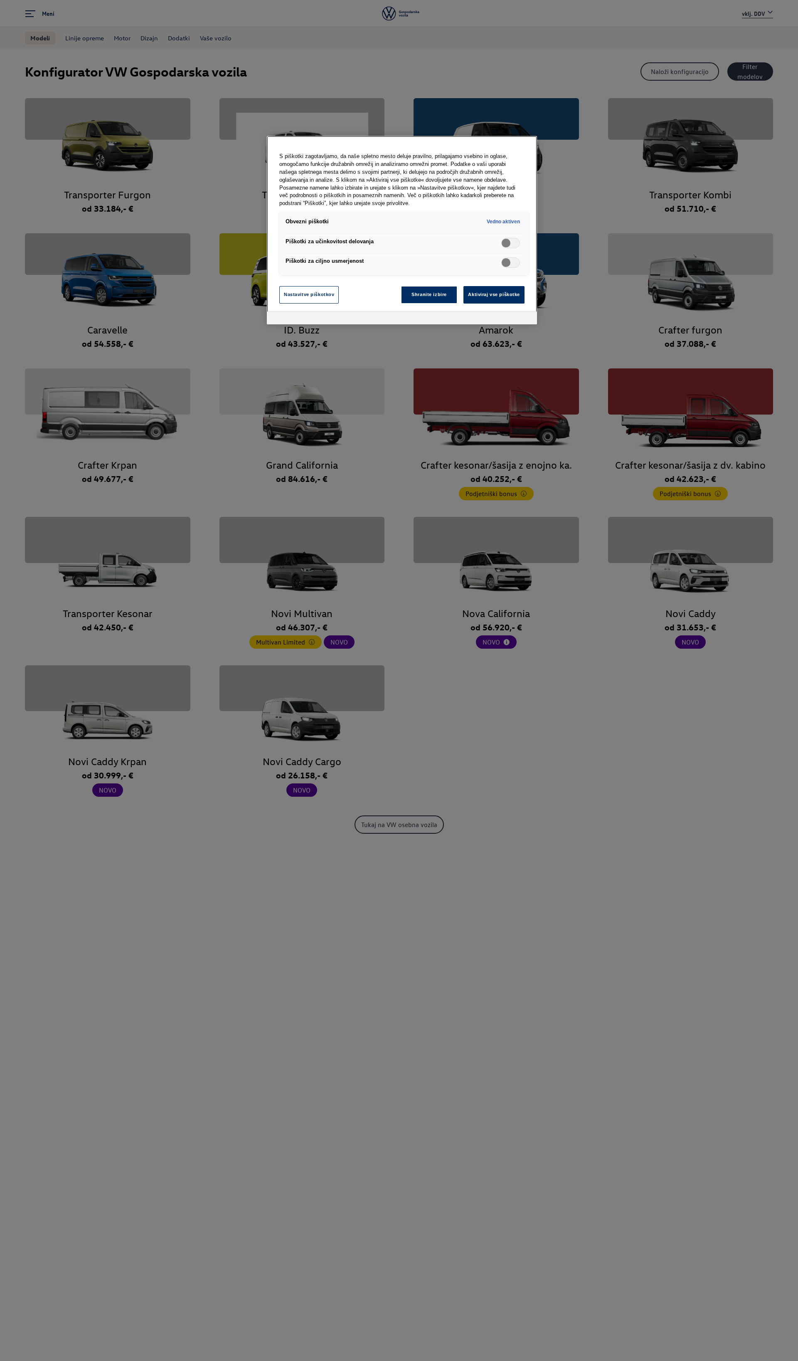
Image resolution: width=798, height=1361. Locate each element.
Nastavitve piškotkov (309, 294)
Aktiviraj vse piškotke (494, 294)
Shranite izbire (429, 294)
